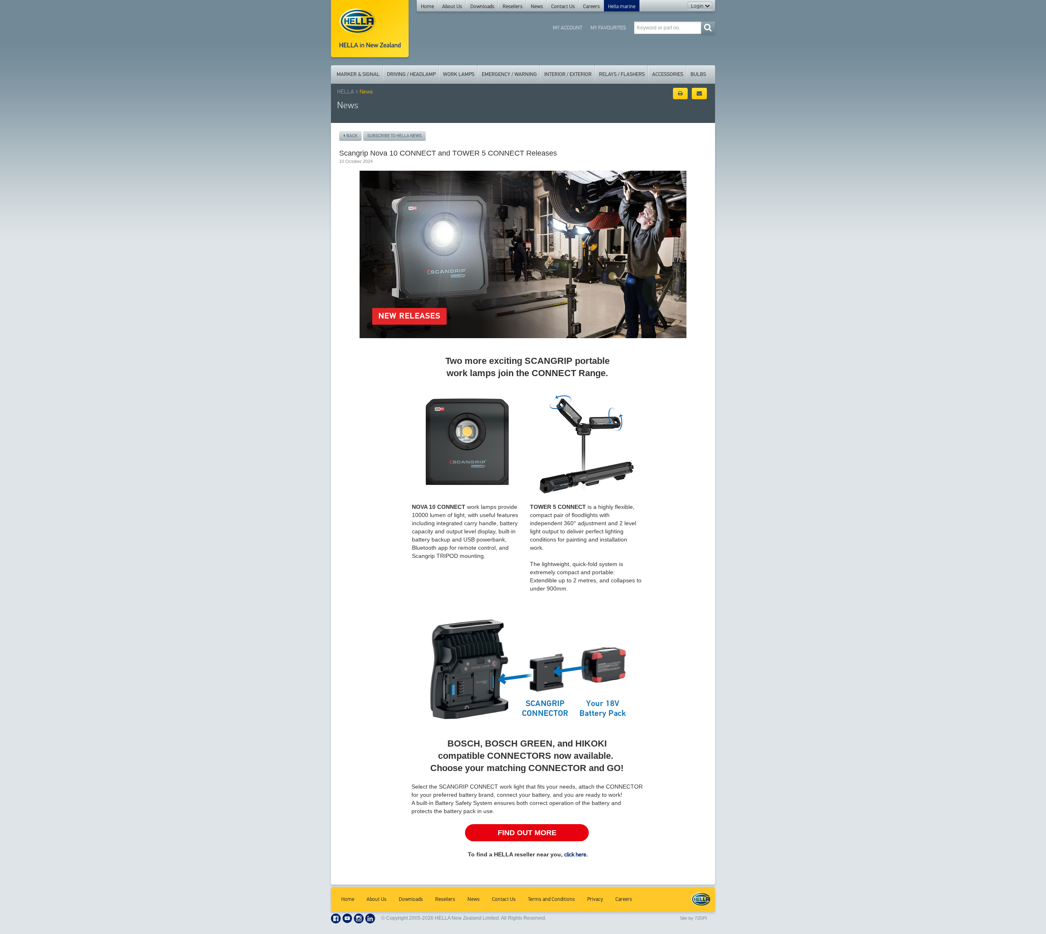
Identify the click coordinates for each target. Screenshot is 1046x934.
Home (427, 6)
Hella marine (621, 6)
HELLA (345, 91)
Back (351, 135)
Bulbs (698, 74)
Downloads (482, 6)
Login (698, 6)
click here (575, 854)
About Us (452, 6)
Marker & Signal (358, 74)
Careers (591, 6)
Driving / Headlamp (411, 74)
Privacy (595, 899)
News (537, 6)
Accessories (667, 74)
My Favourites (608, 28)
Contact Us (563, 6)
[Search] (708, 27)
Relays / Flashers (622, 74)
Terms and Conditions (551, 899)
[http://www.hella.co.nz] (370, 28)
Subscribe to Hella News (394, 135)
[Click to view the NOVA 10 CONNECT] (468, 440)
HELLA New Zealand (701, 899)
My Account (567, 28)
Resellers (513, 6)
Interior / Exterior (568, 74)
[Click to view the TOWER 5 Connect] (586, 440)
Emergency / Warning (509, 74)
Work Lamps (458, 74)
